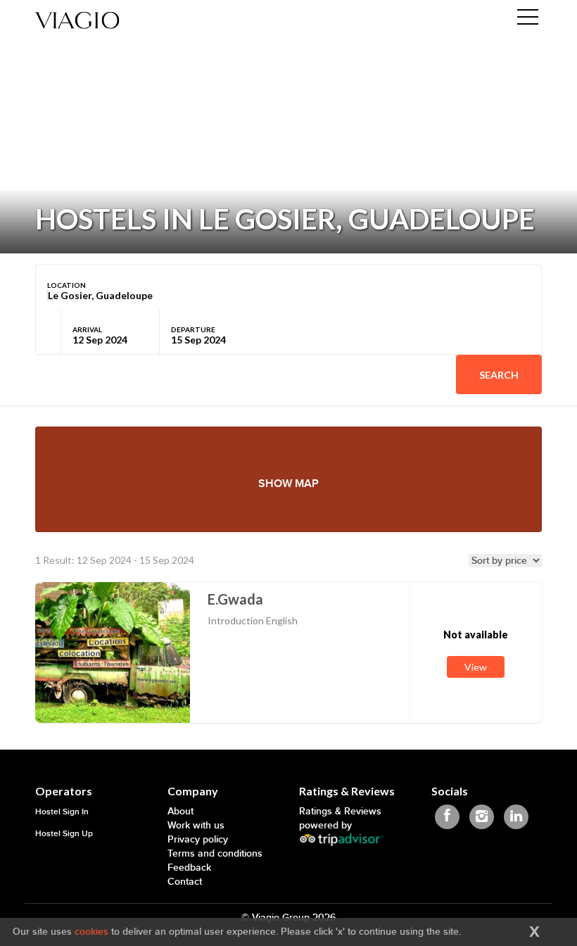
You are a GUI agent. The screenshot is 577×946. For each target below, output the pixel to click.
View (475, 667)
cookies (91, 932)
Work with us (195, 825)
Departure (193, 329)
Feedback (189, 868)
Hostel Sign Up (64, 833)
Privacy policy (197, 839)
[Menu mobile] (527, 19)
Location (66, 285)
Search (499, 375)
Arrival (87, 329)
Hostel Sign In (62, 812)
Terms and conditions (214, 853)
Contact (184, 882)
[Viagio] (77, 19)
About (180, 811)
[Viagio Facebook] (447, 817)
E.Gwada (235, 599)
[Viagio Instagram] (481, 817)
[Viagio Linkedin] (516, 817)
